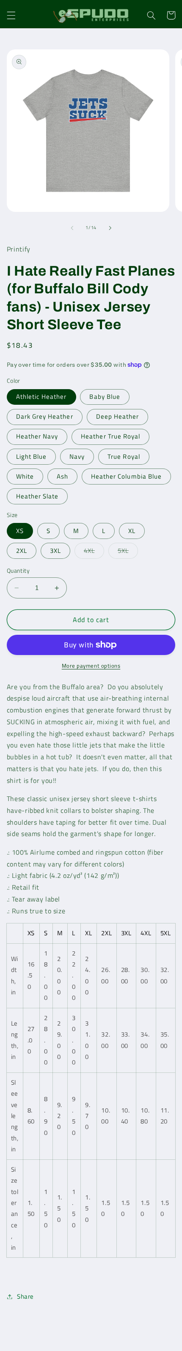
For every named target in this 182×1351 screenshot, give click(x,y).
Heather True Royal (110, 436)
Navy (77, 456)
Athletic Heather (41, 396)
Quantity (18, 570)
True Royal (124, 456)
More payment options (91, 666)
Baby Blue (104, 396)
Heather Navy (37, 436)
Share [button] (25, 1296)
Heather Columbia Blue (126, 476)
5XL (128, 552)
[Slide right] (110, 228)
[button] (11, 15)
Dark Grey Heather (44, 416)
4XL (94, 552)
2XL (21, 550)
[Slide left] (72, 228)
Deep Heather (117, 416)
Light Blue (31, 456)
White (25, 476)
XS (20, 531)
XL (131, 531)
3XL (55, 550)
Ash (62, 476)
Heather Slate (37, 496)
